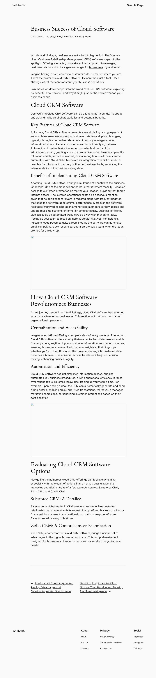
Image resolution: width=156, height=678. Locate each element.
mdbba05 (18, 5)
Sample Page (135, 5)
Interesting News (82, 36)
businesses (96, 67)
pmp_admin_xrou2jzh (60, 36)
